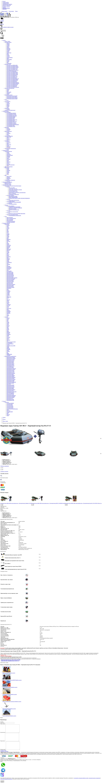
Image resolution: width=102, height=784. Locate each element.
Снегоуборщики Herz (11, 118)
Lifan (8, 162)
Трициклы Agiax (10, 282)
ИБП (5, 175)
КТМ (8, 231)
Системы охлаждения (11, 222)
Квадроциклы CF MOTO (11, 368)
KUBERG (8, 291)
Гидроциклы (7, 108)
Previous (1, 438)
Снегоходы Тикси (10, 407)
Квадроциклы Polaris (10, 378)
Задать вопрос (11, 11)
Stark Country (9, 176)
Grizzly (8, 106)
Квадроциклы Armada (11, 369)
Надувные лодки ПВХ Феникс (12, 84)
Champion (8, 129)
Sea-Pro (8, 46)
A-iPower (8, 163)
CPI (7, 340)
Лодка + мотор (7, 41)
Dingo (8, 409)
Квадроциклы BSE (10, 374)
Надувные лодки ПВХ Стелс (12, 69)
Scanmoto (8, 312)
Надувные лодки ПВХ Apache (12, 73)
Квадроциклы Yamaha (11, 357)
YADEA (8, 351)
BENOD (8, 348)
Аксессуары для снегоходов (14, 200)
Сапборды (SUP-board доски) (10, 110)
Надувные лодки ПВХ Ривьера (12, 66)
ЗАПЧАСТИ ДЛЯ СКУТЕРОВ (14, 206)
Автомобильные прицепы (7, 4)
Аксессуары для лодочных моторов (15, 189)
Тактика (8, 103)
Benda (8, 297)
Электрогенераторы (8, 151)
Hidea (8, 58)
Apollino (8, 292)
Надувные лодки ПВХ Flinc (12, 75)
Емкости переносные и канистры (9, 701)
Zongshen (8, 156)
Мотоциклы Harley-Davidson (12, 277)
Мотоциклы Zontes (10, 281)
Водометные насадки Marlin (12, 96)
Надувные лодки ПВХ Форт (12, 85)
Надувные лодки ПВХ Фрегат (12, 71)
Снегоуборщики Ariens (11, 126)
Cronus (8, 233)
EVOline (8, 157)
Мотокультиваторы (8, 131)
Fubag (8, 158)
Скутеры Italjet (9, 342)
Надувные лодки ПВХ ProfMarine (13, 83)
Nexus (8, 321)
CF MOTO (9, 304)
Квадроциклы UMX (10, 400)
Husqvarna (8, 146)
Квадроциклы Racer (10, 392)
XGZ (8, 295)
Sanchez (8, 310)
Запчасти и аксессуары (7, 5)
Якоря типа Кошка (6, 708)
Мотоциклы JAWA (10, 285)
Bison (8, 250)
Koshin (8, 172)
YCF (7, 232)
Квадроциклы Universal (11, 379)
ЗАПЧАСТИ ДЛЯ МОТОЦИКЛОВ (15, 207)
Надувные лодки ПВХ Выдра (12, 80)
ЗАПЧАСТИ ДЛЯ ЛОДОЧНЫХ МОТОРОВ (17, 213)
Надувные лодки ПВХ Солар (12, 76)
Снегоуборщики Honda (11, 116)
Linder (8, 102)
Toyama (8, 55)
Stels (7, 62)
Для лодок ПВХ (12, 187)
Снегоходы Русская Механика (12, 408)
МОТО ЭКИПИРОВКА (13, 197)
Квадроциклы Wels (10, 367)
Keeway (8, 325)
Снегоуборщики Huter (11, 120)
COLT (8, 301)
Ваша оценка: (2, 723)
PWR (8, 255)
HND (8, 165)
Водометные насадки (8, 94)
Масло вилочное (10, 220)
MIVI (8, 309)
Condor (8, 50)
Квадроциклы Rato (10, 390)
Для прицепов (9, 203)
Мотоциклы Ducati (10, 275)
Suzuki (8, 61)
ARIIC (8, 347)
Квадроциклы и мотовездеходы (10, 356)
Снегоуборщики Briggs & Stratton (13, 124)
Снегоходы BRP (10, 411)
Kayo (8, 228)
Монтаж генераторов (10, 164)
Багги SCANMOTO (10, 393)
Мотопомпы (7, 167)
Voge (8, 263)
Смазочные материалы (11, 221)
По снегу (8, 199)
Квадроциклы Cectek (10, 365)
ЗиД (7, 265)
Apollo (8, 252)
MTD (8, 143)
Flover (8, 90)
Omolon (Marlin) (10, 57)
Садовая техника (6, 2)
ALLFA (8, 56)
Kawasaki (8, 246)
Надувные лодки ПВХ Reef (12, 86)
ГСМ (5, 216)
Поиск (16, 11)
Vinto (8, 303)
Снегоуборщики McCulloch (12, 121)
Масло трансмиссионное (11, 218)
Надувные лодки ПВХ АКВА (12, 65)
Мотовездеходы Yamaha (11, 358)
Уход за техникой (10, 219)
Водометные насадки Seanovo (12, 97)
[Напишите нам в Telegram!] (51, 770)
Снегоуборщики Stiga (11, 125)
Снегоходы (7, 402)
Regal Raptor (9, 268)
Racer (8, 318)
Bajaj (8, 238)
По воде (4, 1)
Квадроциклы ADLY (10, 363)
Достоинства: (2, 732)
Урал (8, 270)
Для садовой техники (11, 201)
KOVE (8, 290)
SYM (8, 336)
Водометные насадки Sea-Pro (12, 95)
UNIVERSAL (9, 262)
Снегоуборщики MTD (11, 117)
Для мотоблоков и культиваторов (15, 215)
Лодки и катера (7, 101)
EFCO (8, 141)
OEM (8, 300)
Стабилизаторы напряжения (10, 180)
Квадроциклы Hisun (10, 385)
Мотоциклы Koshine (10, 279)
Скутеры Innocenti (10, 343)
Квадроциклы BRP (10, 364)
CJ (7, 298)
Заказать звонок (4, 11)
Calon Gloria (9, 52)
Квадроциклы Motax (10, 376)
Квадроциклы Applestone (11, 382)
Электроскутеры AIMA (11, 345)
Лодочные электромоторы (9, 88)
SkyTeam (8, 269)
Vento (8, 235)
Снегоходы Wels (10, 405)
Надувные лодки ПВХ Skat (12, 77)
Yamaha (8, 44)
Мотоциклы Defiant (10, 274)
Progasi (8, 254)
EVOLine (8, 147)
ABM (8, 328)
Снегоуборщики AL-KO (11, 122)
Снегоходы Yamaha (10, 403)
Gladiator (8, 49)
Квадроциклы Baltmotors (11, 395)
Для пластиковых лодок (13, 191)
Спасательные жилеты (13, 190)
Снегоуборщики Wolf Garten (12, 119)
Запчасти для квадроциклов (14, 209)
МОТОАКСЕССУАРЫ (13, 196)
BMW (8, 240)
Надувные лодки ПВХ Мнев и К (13, 78)
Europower (9, 154)
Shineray (8, 258)
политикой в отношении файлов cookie (81, 778)
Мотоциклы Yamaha (12, 208)
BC (7, 352)
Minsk (8, 248)
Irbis (7, 229)
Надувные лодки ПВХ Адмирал (12, 67)
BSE (7, 253)
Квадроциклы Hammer (11, 396)
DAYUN (8, 305)
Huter (8, 134)
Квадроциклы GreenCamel (11, 391)
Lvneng (8, 344)
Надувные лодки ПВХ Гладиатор (13, 87)
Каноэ (6, 99)
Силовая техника (6, 3)
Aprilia (8, 236)
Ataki (8, 237)
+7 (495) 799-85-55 (3, 27)
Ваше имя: (2, 722)
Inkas (8, 100)
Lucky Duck (9, 308)
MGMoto (8, 247)
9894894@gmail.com (11, 758)
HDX (8, 53)
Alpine (8, 412)
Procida (8, 302)
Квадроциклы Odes (10, 399)
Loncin (8, 251)
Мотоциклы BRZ (10, 273)
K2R (7, 289)
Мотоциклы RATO (10, 286)
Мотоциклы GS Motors (11, 284)
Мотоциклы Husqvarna (11, 278)
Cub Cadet (8, 142)
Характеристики (3, 506)
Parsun (8, 51)
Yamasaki (8, 264)
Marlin (8, 93)
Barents (8, 105)
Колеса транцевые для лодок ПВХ (9, 680)
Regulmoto (9, 256)
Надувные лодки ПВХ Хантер (12, 68)
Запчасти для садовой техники (12, 214)
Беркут (8, 104)
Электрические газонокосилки (10, 148)
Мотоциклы (7, 224)
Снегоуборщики (8, 112)
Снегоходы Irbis (10, 404)
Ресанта (8, 130)
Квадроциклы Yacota (10, 360)
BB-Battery (9, 178)
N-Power (8, 177)
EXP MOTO (9, 288)
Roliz (8, 257)
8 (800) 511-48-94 (10, 27)
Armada (8, 293)
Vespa (8, 323)
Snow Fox (8, 410)
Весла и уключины (12, 193)
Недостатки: (2, 740)
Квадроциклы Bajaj (10, 387)
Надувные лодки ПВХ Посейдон (13, 82)
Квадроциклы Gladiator (11, 389)
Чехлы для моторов (6, 715)
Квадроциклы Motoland (11, 377)
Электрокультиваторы (9, 136)
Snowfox (8, 414)
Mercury (8, 43)
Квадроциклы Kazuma (11, 373)
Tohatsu (8, 45)
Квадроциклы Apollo (10, 371)
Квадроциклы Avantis (11, 359)
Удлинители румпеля (6, 694)
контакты (2, 24)
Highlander (9, 311)
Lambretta (8, 349)
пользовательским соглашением (94, 778)
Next (100, 438)
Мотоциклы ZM (10, 283)
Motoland (8, 332)
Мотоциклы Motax (10, 280)
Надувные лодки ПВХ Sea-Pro (12, 74)
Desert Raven (9, 267)
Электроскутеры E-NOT (11, 341)
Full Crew (8, 241)
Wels (7, 230)
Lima (8, 330)
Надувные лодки (8, 64)
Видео (1, 509)
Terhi (8, 107)
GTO (8, 307)
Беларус (8, 128)
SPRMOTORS (9, 354)
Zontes (8, 346)
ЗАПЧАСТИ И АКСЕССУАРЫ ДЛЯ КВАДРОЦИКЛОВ (19, 198)
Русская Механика (10, 366)
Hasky (8, 243)
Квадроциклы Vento (10, 370)
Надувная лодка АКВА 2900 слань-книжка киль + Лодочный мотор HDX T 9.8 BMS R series (48, 503)
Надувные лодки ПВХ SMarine (12, 79)
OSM (8, 415)
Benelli (8, 234)
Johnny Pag (9, 245)
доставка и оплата (2, 21)
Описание (2, 507)
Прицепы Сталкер (8, 183)
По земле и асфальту (6, 6)
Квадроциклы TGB (10, 394)
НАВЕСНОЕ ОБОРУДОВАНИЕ (15, 202)
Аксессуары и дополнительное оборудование (13, 185)
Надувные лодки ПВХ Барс (12, 81)
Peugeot (8, 333)
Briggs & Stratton (10, 155)
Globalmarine (9, 63)
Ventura (8, 179)
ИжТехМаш (9, 296)
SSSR (8, 260)
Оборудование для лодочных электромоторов (17, 192)
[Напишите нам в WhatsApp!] (51, 765)
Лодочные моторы (8, 42)
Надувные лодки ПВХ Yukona (12, 72)
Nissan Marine (9, 59)
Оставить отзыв (3, 750)
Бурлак (8, 60)
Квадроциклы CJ (10, 398)
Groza (8, 306)
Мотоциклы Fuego (10, 276)
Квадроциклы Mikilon (11, 375)
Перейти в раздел (12, 672)
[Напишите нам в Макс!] (51, 775)
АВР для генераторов (8, 166)
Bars (7, 413)
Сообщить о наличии (4, 471)
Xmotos (8, 259)
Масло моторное (10, 217)
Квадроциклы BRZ (10, 388)
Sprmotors (8, 313)
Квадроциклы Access (10, 372)
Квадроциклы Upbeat (11, 380)
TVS (7, 314)
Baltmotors (8, 239)
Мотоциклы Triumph (10, 287)
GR (7, 242)
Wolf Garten (9, 144)
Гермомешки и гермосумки (14, 194)
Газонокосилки (7, 140)
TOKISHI (8, 355)
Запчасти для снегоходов (13, 211)
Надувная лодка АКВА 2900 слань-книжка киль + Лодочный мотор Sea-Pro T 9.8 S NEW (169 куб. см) (83, 503)
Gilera (8, 326)
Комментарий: (3, 749)
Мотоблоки (7, 127)
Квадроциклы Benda (10, 397)
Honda (8, 54)
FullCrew (8, 299)
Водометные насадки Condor (12, 98)
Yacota (8, 169)
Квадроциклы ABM (10, 381)
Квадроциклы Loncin (10, 386)
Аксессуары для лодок (13, 188)
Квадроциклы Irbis (10, 362)
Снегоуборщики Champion (11, 123)
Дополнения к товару (4, 508)
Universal (8, 337)
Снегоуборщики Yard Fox (11, 113)
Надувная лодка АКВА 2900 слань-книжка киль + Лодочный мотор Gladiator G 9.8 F (15, 503)
